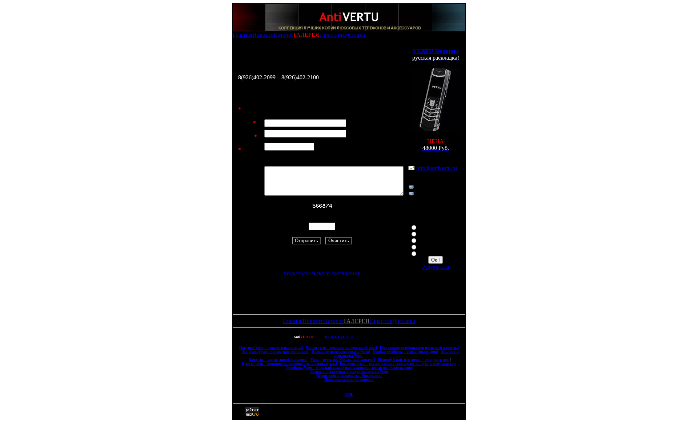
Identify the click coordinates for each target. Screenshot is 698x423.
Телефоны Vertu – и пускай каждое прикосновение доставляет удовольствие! (349, 368)
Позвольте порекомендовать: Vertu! (341, 352)
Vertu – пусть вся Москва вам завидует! (342, 360)
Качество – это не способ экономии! (278, 360)
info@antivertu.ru (436, 168)
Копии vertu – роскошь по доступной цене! (341, 348)
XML (349, 394)
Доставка (353, 35)
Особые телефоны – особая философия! (405, 352)
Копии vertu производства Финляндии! (349, 376)
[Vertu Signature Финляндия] (435, 130)
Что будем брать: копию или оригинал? (275, 352)
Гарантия (330, 35)
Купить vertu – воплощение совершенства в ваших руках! (289, 364)
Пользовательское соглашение (349, 380)
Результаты (435, 267)
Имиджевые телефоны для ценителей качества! (419, 348)
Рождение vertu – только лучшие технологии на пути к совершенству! (398, 364)
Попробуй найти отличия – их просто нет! (413, 360)
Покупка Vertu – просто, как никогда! (271, 348)
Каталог (284, 35)
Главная (242, 35)
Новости (263, 35)
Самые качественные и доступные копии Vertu (349, 372)
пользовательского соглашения (322, 273)
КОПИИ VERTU (339, 337)
